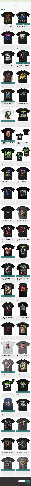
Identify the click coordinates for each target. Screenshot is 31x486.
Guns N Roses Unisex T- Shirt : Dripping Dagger (22, 433)
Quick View (8, 23)
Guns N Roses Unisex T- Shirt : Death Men (8, 471)
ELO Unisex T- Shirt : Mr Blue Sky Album (7, 220)
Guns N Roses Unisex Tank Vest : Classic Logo (7, 414)
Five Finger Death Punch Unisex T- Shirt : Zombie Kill (8, 259)
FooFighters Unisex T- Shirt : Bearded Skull (23, 317)
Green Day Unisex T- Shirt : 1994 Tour (22, 374)
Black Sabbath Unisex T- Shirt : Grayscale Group (22, 104)
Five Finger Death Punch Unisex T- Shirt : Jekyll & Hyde (8, 240)
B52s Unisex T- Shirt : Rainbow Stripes (7, 181)
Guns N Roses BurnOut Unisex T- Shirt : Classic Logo (22, 472)
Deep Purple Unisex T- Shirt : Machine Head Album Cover (23, 202)
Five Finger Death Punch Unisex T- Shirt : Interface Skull (8, 279)
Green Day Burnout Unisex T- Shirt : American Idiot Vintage (7, 375)
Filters (3, 9)
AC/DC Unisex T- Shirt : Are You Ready (7, 26)
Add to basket (8, 44)
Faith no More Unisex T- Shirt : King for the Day (23, 240)
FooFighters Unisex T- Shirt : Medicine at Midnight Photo (8, 318)
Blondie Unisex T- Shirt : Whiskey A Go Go (8, 103)
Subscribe (27, 480)
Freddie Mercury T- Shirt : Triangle (7, 355)
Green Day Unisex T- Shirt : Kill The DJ (7, 393)
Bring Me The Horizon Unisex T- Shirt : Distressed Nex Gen (7, 143)
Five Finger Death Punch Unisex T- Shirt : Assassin (8, 298)
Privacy (2, 480)
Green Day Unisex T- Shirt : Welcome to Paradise (22, 394)
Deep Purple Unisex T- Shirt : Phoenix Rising (22, 182)
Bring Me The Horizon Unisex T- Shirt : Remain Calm (22, 143)
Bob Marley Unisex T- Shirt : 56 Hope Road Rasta (8, 123)
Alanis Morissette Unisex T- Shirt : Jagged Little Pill (23, 46)
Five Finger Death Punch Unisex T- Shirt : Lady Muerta (23, 279)
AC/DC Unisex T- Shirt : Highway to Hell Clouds (22, 27)
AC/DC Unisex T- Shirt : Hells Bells (7, 65)
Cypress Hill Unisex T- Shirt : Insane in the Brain (23, 162)
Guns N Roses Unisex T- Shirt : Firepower (23, 452)
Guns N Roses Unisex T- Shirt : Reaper (7, 432)
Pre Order (23, 24)
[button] (1, 1)
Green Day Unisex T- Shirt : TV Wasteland (23, 413)
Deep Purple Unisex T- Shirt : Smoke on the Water (8, 202)
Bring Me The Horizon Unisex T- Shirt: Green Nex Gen (7, 162)
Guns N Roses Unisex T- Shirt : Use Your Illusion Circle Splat (7, 453)
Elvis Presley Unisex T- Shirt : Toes (22, 220)
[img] (8, 18)
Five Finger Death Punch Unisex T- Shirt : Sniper (23, 259)
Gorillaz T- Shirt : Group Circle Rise (22, 355)
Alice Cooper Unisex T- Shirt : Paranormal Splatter (23, 66)
